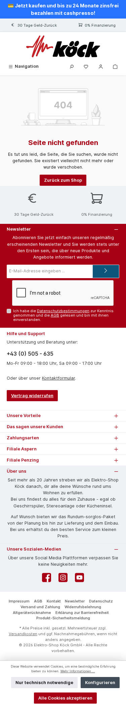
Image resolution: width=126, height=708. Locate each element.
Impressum (19, 601)
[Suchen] (71, 66)
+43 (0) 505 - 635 (30, 353)
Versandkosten (23, 633)
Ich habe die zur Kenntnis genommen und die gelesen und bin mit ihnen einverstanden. (63, 315)
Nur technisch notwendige (44, 682)
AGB (55, 315)
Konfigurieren (100, 682)
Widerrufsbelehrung (83, 606)
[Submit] (105, 271)
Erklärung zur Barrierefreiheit (82, 612)
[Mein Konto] (100, 66)
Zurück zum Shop (63, 180)
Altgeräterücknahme (32, 612)
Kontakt (54, 601)
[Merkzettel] (86, 66)
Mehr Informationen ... (77, 671)
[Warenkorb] (115, 66)
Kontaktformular (58, 378)
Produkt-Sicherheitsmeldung (63, 618)
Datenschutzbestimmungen (63, 310)
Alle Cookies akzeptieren (65, 698)
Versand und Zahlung (40, 606)
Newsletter (75, 601)
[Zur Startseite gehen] (63, 46)
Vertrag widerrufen (32, 395)
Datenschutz (101, 601)
